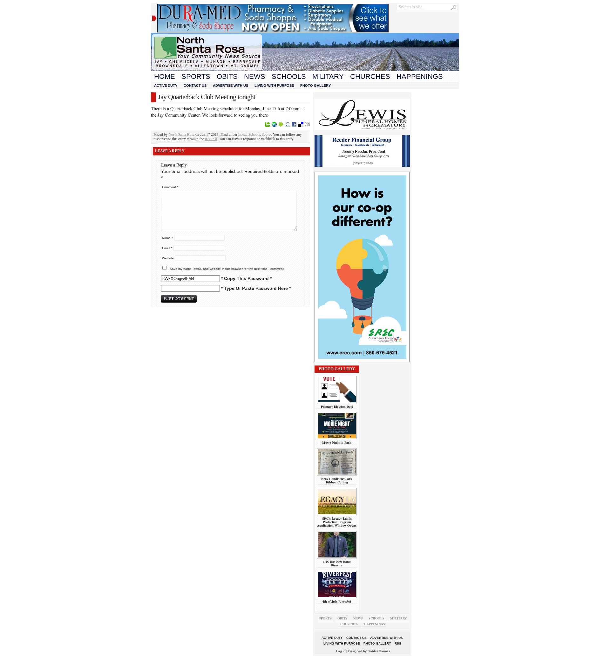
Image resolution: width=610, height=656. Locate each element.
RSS (398, 643)
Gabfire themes (379, 651)
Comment (170, 187)
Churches (370, 76)
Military (328, 76)
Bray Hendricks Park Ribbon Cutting (336, 480)
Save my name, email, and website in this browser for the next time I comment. (227, 268)
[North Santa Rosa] (305, 69)
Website (168, 258)
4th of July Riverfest (336, 601)
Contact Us (195, 85)
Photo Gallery (315, 85)
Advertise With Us (230, 85)
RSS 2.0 (211, 138)
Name (167, 238)
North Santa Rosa (181, 134)
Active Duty (165, 85)
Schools (289, 76)
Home (164, 76)
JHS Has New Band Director (337, 563)
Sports (195, 76)
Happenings (419, 76)
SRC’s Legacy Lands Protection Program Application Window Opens (336, 522)
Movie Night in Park (336, 442)
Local (242, 134)
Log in (340, 651)
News (254, 76)
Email (167, 248)
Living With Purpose (274, 85)
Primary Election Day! (337, 406)
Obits (227, 76)
